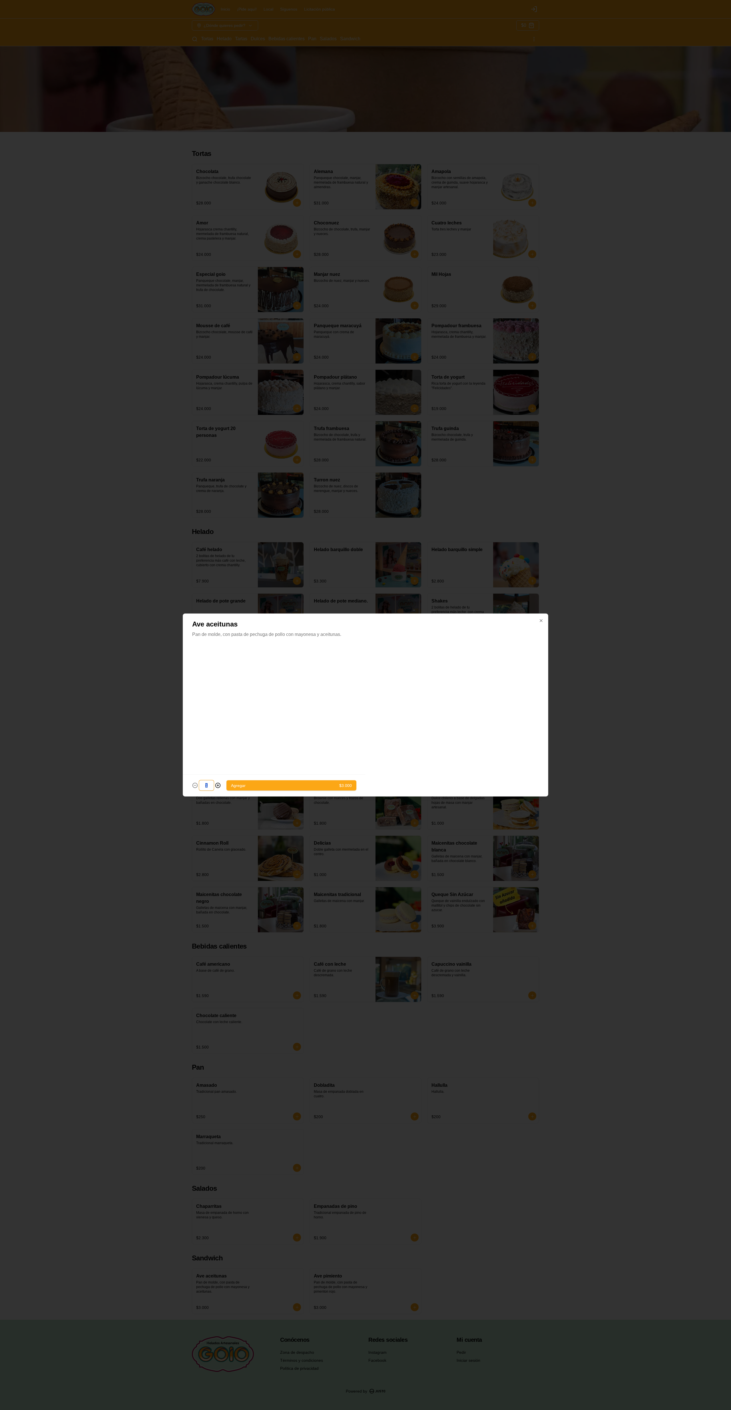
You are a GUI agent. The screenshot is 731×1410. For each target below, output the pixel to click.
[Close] (541, 620)
